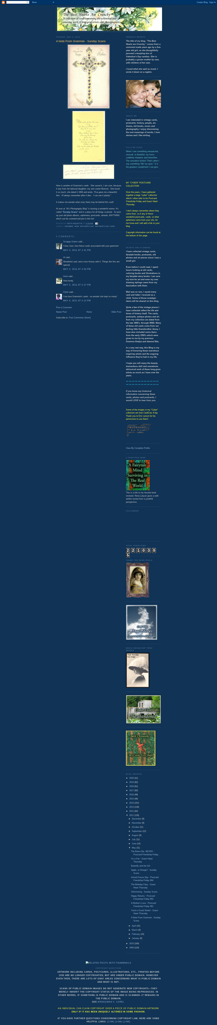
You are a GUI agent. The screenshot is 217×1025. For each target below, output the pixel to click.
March (135, 930)
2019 (131, 782)
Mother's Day (87, 226)
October (136, 827)
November (137, 823)
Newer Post (61, 312)
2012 (131, 811)
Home (89, 312)
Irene (65, 276)
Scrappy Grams (70, 241)
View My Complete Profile (138, 448)
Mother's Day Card (105, 226)
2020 (131, 778)
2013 (131, 807)
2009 (131, 947)
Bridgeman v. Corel (111, 1002)
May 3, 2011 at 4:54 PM (77, 269)
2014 (131, 803)
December (137, 819)
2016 (131, 794)
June (134, 843)
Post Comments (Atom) (80, 317)
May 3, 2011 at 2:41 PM (77, 250)
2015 (131, 799)
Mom (77, 226)
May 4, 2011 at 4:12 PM (77, 300)
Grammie (69, 226)
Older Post (116, 312)
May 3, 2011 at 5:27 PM (77, 285)
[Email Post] (96, 223)
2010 (131, 943)
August (135, 835)
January (136, 938)
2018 (131, 786)
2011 (131, 815)
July (134, 839)
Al (64, 257)
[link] (111, 1021)
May (134, 848)
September (137, 831)
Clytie (65, 292)
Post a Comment (64, 307)
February (136, 934)
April (134, 926)
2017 (131, 790)
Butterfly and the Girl (140, 866)
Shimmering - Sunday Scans (144, 892)
